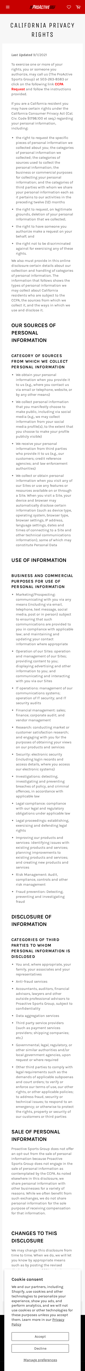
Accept (40, 1336)
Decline (40, 1348)
